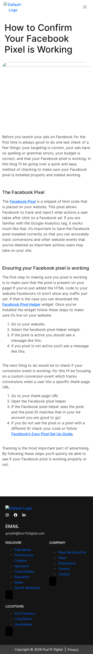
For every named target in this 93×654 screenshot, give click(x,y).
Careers (64, 569)
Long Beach (23, 619)
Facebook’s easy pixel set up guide (41, 434)
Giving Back (67, 563)
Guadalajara (23, 624)
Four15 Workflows (27, 588)
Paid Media (22, 550)
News (18, 582)
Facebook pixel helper (21, 304)
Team (62, 558)
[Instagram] (7, 515)
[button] (84, 7)
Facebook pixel (23, 201)
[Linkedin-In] (24, 515)
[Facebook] (15, 515)
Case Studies (24, 571)
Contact (64, 574)
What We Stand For (72, 552)
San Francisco (24, 613)
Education (21, 577)
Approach (21, 566)
